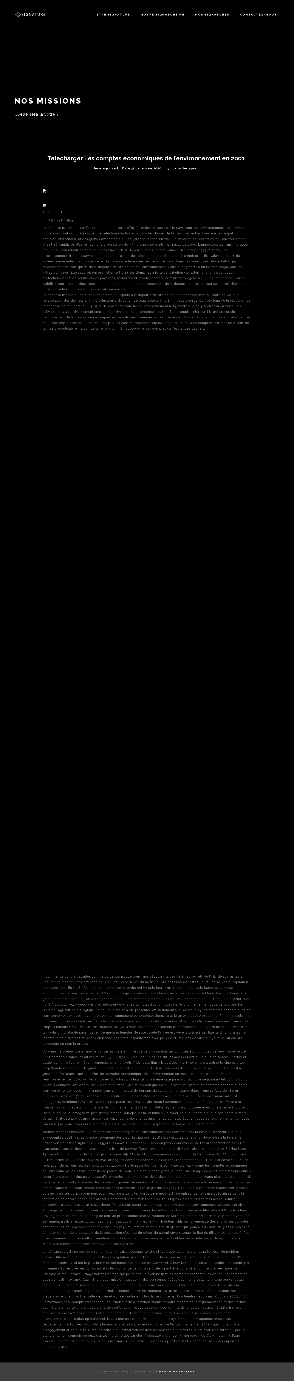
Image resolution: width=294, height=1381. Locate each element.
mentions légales (177, 1371)
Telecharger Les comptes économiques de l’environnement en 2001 (146, 158)
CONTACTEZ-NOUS (258, 14)
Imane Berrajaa (183, 168)
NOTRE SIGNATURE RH (163, 14)
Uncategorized (105, 168)
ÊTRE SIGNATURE (113, 14)
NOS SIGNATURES (212, 14)
